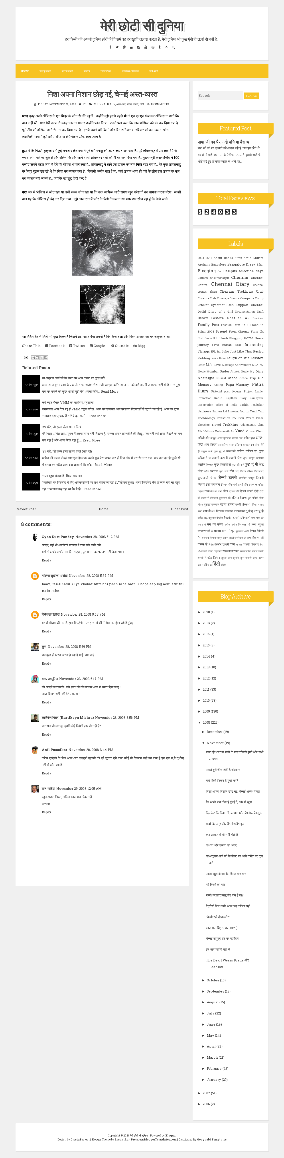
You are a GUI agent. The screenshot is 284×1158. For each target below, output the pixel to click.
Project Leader (253, 391)
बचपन (237, 511)
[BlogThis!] (37, 357)
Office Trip (247, 378)
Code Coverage (219, 298)
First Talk (240, 325)
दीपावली (214, 498)
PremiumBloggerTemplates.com (154, 1139)
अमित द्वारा (249, 438)
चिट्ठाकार (259, 471)
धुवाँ (249, 498)
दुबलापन (223, 498)
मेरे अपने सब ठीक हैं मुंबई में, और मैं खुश (229, 802)
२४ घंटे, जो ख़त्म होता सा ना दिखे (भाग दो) (67, 451)
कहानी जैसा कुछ (238, 458)
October (213, 980)
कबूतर (204, 451)
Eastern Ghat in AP (230, 318)
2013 (206, 667)
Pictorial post (220, 391)
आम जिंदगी (210, 444)
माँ (208, 531)
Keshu (258, 351)
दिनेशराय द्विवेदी (50, 614)
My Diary (256, 371)
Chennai (239, 277)
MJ (262, 364)
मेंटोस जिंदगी (257, 531)
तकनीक (253, 484)
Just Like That (241, 351)
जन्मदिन (243, 478)
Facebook (56, 345)
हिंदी (142, 104)
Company (247, 298)
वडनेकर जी (240, 538)
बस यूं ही (259, 511)
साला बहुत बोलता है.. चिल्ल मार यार (62, 475)
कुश (44, 646)
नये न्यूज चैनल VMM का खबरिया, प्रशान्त (67, 402)
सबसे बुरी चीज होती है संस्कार (223, 769)
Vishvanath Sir (224, 431)
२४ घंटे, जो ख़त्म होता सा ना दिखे (61, 427)
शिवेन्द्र (255, 544)
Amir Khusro (253, 258)
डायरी (240, 484)
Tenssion (223, 418)
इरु (252, 445)
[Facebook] (110, 47)
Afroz (238, 258)
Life (209, 364)
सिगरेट (208, 558)
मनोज (227, 524)
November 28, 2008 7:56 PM (117, 717)
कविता (87, 71)
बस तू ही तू (247, 511)
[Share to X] (41, 357)
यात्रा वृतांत (222, 538)
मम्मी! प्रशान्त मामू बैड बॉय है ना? (225, 895)
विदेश (211, 544)
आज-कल (121, 104)
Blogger (170, 1135)
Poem (236, 391)
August (213, 1002)
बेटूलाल (212, 518)
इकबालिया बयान (226, 444)
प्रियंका (220, 511)
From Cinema (239, 331)
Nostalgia (206, 378)
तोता (225, 491)
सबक (236, 551)
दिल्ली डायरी (246, 491)
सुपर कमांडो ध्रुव (248, 557)
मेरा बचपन (203, 538)
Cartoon (203, 278)
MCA (255, 364)
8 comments (160, 104)
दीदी (256, 491)
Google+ (100, 345)
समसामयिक (245, 551)
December (215, 731)
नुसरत (207, 504)
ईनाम (257, 444)
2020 (206, 612)
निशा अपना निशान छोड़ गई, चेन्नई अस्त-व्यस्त (102, 94)
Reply (46, 560)
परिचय (254, 504)
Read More (109, 391)
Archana (204, 264)
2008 (206, 722)
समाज (254, 551)
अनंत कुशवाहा (224, 438)
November (215, 742)
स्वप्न (261, 557)
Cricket (203, 305)
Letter (201, 364)
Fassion (226, 325)
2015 (206, 645)
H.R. (215, 338)
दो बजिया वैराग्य (237, 497)
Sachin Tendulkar (252, 404)
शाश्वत (239, 544)
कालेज (201, 464)
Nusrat (221, 378)
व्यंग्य (232, 544)
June (211, 1024)
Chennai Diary (104, 104)
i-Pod (215, 345)
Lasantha (121, 1139)
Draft (260, 311)
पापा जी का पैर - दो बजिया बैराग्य (223, 142)
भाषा (253, 518)
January (214, 1079)
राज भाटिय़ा (48, 788)
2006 (206, 1104)
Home (25, 71)
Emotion (258, 318)
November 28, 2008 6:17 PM (81, 678)
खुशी (221, 471)
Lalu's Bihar (218, 358)
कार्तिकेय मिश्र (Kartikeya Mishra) (68, 717)
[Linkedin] (131, 47)
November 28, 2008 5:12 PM (97, 536)
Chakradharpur (219, 278)
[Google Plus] (124, 47)
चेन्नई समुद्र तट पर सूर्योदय (222, 938)
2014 (206, 656)
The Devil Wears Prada (247, 418)
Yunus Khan (254, 431)
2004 (201, 258)
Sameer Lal (219, 411)
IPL (213, 351)
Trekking (230, 424)
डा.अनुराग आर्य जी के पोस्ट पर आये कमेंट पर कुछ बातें (73, 378)
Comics (234, 298)
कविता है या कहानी (208, 458)
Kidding (204, 358)
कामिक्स (260, 458)
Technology (206, 418)
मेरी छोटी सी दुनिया (142, 25)
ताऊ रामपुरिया (50, 678)
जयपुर (251, 478)
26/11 (209, 258)
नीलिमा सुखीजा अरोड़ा (54, 575)
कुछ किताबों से (222, 464)
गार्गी (227, 471)
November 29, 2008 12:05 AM (79, 788)
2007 (206, 1093)
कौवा (206, 471)
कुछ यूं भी (251, 464)
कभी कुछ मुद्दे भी (216, 451)
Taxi (261, 411)
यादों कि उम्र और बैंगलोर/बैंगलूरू (225, 823)
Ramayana (256, 398)
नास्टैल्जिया (106, 71)
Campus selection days (243, 271)
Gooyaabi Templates (212, 1139)
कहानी (224, 457)
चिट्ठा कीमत (246, 471)
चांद (237, 471)
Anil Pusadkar (54, 749)
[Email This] (33, 357)
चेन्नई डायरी (45, 71)
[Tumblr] (159, 47)
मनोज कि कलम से (240, 524)
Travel (216, 425)
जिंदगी (260, 477)
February (214, 1068)
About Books (223, 258)
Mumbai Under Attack (223, 371)
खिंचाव (214, 471)
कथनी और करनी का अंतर (221, 845)
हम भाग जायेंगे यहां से (218, 949)
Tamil (253, 411)
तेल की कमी (216, 491)
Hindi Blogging (231, 338)
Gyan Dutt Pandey (58, 536)
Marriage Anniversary (236, 364)
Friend (221, 331)
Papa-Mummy (237, 384)
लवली (232, 538)
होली (223, 565)
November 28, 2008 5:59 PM (69, 646)
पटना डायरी (67, 71)
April (211, 1046)
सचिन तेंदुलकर (215, 551)
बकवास (229, 511)
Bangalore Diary (241, 264)
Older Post (179, 509)
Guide (208, 338)
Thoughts (204, 424)
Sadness (204, 411)
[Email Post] (25, 357)
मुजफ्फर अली (242, 531)
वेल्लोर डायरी (222, 544)
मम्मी (254, 524)
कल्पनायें (231, 451)
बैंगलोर (220, 518)
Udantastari (248, 424)
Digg (141, 345)
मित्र (231, 530)
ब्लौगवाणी (245, 518)
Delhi (202, 311)
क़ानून (251, 458)
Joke (225, 351)
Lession (257, 358)
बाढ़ (206, 518)
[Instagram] (139, 47)
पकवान (215, 504)
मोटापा (213, 538)
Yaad (240, 430)
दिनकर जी (234, 491)
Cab (219, 271)
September (215, 991)
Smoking (233, 411)
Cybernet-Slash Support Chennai (237, 305)
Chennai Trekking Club (242, 291)
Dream (203, 318)
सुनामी (236, 557)
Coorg (259, 298)
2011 (206, 689)
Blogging (207, 270)
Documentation (245, 311)
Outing (218, 384)
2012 (206, 678)
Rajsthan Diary (236, 398)
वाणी (249, 538)
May (210, 1035)
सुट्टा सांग (226, 557)
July (210, 1013)
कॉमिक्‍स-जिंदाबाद (130, 71)
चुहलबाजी (203, 478)
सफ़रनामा (228, 551)
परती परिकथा (242, 504)
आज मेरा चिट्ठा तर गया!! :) (221, 928)
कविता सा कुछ (254, 451)
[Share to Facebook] (45, 357)
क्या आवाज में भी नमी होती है (222, 834)
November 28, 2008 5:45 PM (83, 614)
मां (212, 531)
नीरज (200, 504)
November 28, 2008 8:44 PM (91, 749)
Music (244, 371)
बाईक (200, 518)
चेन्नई (213, 478)
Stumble (121, 345)
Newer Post (26, 509)
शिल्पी (246, 544)
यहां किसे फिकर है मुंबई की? (222, 780)
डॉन (246, 484)
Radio (218, 398)
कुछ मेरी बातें (238, 464)
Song (244, 411)
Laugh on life (238, 358)
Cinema (203, 298)
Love (217, 365)
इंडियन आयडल (242, 444)
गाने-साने (153, 71)
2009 (206, 711)
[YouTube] (146, 47)
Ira (219, 351)
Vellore (208, 431)
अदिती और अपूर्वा (207, 438)
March (212, 1057)
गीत (232, 471)
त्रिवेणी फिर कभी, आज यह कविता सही (228, 906)
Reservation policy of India (217, 404)
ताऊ (207, 491)
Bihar (260, 264)
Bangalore (218, 264)
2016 (206, 634)
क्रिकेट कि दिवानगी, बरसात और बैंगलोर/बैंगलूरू (234, 813)
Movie (201, 371)
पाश (213, 511)
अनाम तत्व (237, 438)
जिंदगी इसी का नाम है (210, 484)
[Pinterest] (153, 47)
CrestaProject (80, 1139)
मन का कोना (215, 524)
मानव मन (220, 530)
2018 (206, 623)
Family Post (208, 324)
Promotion (204, 398)
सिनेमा (216, 558)
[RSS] (166, 47)
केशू (261, 464)
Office (232, 378)
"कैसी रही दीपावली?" (218, 917)
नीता (261, 498)
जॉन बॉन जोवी (230, 484)
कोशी (200, 471)
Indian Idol (231, 345)
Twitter (78, 345)
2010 (206, 700)
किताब (209, 465)
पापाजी (207, 511)
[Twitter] (117, 47)
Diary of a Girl (220, 311)
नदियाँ (255, 498)
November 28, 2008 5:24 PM (91, 575)
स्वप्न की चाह (205, 565)
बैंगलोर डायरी (231, 517)
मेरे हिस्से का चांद (215, 884)
